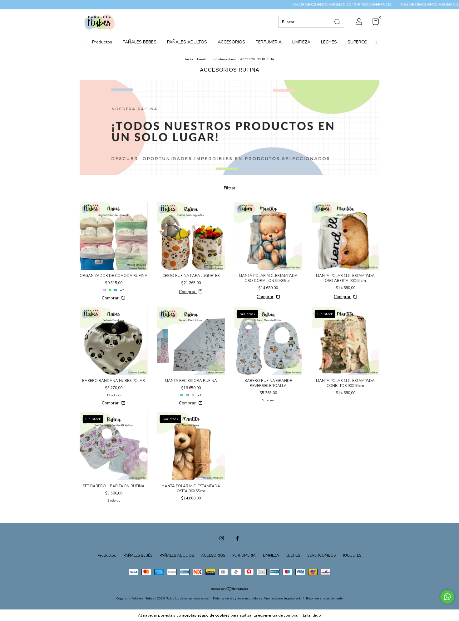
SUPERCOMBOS (364, 42)
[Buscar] (338, 21)
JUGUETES (352, 555)
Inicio (189, 59)
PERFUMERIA (269, 42)
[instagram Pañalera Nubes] (221, 538)
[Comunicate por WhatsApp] (447, 597)
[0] (373, 23)
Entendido (312, 615)
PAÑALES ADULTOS (187, 42)
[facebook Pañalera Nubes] (237, 538)
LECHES (329, 42)
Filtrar (229, 188)
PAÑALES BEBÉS (139, 42)
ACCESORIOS (231, 42)
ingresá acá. (292, 598)
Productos (102, 42)
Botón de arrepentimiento (324, 598)
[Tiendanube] (229, 590)
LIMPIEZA (301, 42)
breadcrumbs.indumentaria (216, 59)
